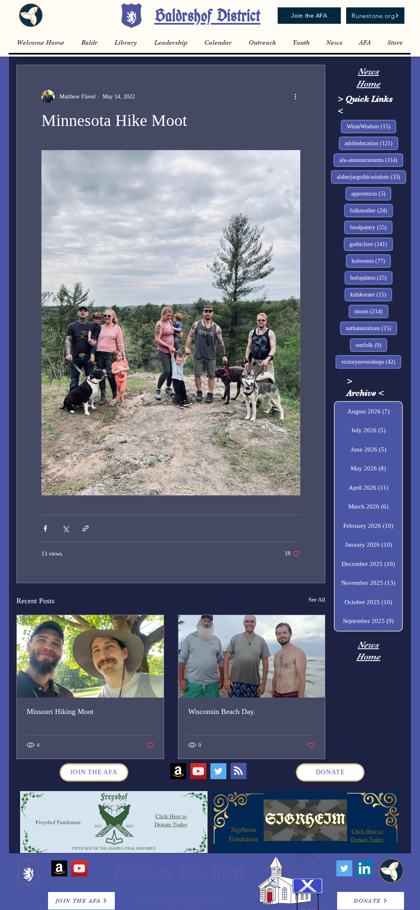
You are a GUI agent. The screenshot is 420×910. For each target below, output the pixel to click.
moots (371, 311)
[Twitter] (218, 771)
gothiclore (371, 244)
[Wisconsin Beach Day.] (251, 656)
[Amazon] (178, 771)
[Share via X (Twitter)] (65, 528)
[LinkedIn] (364, 868)
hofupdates (371, 277)
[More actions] (295, 96)
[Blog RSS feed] (238, 771)
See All (316, 600)
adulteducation (371, 143)
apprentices (371, 193)
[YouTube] (198, 771)
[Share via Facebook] (45, 528)
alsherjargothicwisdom (371, 176)
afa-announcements (371, 160)
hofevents (371, 261)
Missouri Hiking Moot (60, 711)
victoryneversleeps (371, 361)
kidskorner (371, 294)
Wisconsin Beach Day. (222, 711)
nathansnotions (371, 328)
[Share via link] (85, 528)
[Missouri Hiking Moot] (90, 656)
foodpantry (371, 227)
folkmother (371, 210)
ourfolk (371, 345)
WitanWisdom (371, 126)
